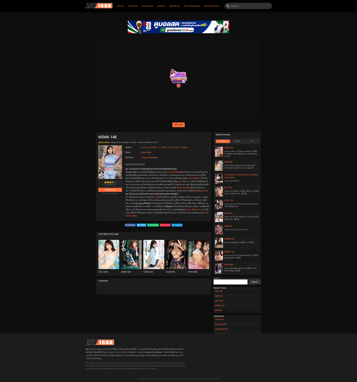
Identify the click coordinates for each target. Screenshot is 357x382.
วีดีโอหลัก (178, 125)
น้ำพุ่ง (170, 147)
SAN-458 (228, 162)
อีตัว (232, 258)
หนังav (180, 181)
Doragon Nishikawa (149, 157)
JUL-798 (227, 187)
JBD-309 (218, 310)
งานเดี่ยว (163, 147)
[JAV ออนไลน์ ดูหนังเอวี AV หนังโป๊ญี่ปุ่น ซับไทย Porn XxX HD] (99, 8)
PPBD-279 (229, 147)
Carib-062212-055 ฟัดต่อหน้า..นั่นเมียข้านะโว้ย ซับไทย (241, 176)
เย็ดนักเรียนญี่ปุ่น (184, 188)
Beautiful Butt (245, 255)
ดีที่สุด (229, 154)
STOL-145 (228, 200)
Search (217, 278)
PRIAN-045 (229, 239)
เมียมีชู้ (244, 194)
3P (231, 204)
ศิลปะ (249, 191)
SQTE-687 (219, 301)
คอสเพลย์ (248, 151)
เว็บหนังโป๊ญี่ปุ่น (173, 172)
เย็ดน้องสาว (196, 209)
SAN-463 (228, 213)
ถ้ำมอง (255, 204)
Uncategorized (221, 329)
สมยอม (177, 147)
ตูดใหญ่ (227, 258)
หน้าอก (227, 194)
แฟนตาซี (249, 168)
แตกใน (156, 197)
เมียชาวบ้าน (235, 194)
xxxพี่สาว (154, 147)
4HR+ (233, 151)
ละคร (243, 168)
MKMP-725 (229, 251)
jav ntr (188, 209)
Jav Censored (220, 324)
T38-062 (228, 226)
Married (242, 217)
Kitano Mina (146, 152)
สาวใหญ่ (255, 191)
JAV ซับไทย (235, 181)
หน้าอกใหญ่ (252, 154)
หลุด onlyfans (194, 178)
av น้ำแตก (145, 147)
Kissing (234, 268)
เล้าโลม (227, 156)
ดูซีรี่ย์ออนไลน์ (202, 191)
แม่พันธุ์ (184, 147)
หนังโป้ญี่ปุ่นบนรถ (240, 154)
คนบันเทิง (234, 242)
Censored (219, 319)
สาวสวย (249, 217)
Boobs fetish (236, 165)
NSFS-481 (228, 264)
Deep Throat (247, 204)
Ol (240, 230)
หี (152, 203)
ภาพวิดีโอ (250, 242)
